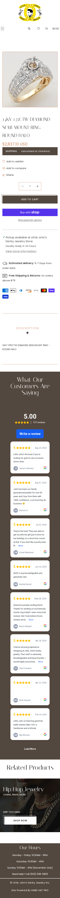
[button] (2, 28)
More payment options (30, 220)
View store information (21, 251)
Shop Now (20, 820)
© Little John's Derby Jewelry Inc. (30, 882)
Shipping (11, 151)
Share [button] (10, 175)
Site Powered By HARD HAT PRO (30, 890)
